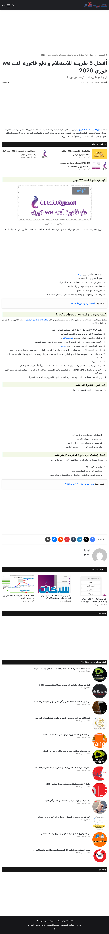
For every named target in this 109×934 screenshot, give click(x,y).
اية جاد (103, 82)
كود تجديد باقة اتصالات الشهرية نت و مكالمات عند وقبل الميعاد (66, 751)
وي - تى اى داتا (91, 55)
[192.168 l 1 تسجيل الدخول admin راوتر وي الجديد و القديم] (18, 584)
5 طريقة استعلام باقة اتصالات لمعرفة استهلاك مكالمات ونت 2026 (64, 685)
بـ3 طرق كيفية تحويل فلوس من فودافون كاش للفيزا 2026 (67, 784)
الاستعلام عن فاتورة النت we (82, 303)
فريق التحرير (40, 925)
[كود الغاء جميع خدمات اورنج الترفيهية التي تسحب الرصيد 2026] (99, 740)
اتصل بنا (31, 925)
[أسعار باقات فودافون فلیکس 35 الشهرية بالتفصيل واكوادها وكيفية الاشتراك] (99, 856)
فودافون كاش (67, 338)
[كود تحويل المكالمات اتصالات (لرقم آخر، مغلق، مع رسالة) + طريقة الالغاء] (99, 707)
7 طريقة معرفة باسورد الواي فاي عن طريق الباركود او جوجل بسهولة (64, 817)
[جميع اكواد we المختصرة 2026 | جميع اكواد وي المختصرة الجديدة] (45, 154)
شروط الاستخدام (53, 925)
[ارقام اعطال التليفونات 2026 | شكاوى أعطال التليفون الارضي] (99, 154)
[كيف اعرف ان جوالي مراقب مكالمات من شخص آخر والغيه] (99, 806)
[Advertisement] (54, 31)
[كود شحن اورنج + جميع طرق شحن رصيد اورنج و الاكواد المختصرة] (99, 839)
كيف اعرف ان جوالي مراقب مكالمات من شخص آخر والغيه (67, 800)
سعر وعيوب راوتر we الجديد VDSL (80, 484)
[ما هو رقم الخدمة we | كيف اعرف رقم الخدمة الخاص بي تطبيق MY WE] (54, 584)
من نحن (78, 925)
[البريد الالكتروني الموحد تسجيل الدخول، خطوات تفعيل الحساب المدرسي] (99, 724)
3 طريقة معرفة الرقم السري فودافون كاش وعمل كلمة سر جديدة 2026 (62, 767)
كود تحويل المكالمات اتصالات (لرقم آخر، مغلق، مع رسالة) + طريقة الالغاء (62, 701)
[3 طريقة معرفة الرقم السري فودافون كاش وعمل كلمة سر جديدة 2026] (99, 773)
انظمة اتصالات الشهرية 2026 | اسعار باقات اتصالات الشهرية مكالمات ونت (61, 668)
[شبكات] (95, 5)
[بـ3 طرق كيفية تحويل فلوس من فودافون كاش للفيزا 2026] (99, 790)
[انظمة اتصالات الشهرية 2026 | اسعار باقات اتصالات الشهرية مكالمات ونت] (99, 674)
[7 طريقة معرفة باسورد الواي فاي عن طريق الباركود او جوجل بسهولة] (99, 823)
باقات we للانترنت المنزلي (37, 319)
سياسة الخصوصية (67, 925)
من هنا (79, 274)
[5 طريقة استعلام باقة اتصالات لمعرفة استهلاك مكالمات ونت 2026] (99, 691)
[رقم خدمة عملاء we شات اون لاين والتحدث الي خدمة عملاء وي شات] (91, 585)
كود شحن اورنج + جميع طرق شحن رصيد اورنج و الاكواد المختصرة (65, 833)
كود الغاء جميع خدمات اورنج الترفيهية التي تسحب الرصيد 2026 (66, 734)
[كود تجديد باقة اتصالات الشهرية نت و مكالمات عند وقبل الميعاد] (99, 757)
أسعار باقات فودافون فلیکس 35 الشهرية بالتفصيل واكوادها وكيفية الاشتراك (61, 850)
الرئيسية (102, 55)
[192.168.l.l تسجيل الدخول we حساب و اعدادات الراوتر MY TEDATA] (99, 166)
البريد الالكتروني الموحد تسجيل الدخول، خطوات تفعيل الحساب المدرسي (62, 718)
